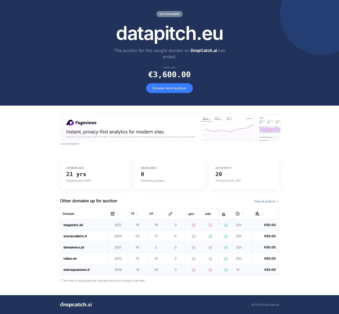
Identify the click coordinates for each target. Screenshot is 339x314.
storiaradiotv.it (75, 236)
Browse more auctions (169, 88)
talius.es (70, 258)
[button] (84, 213)
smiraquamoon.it (76, 270)
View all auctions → (266, 201)
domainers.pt (73, 247)
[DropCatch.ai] (76, 304)
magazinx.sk (73, 225)
